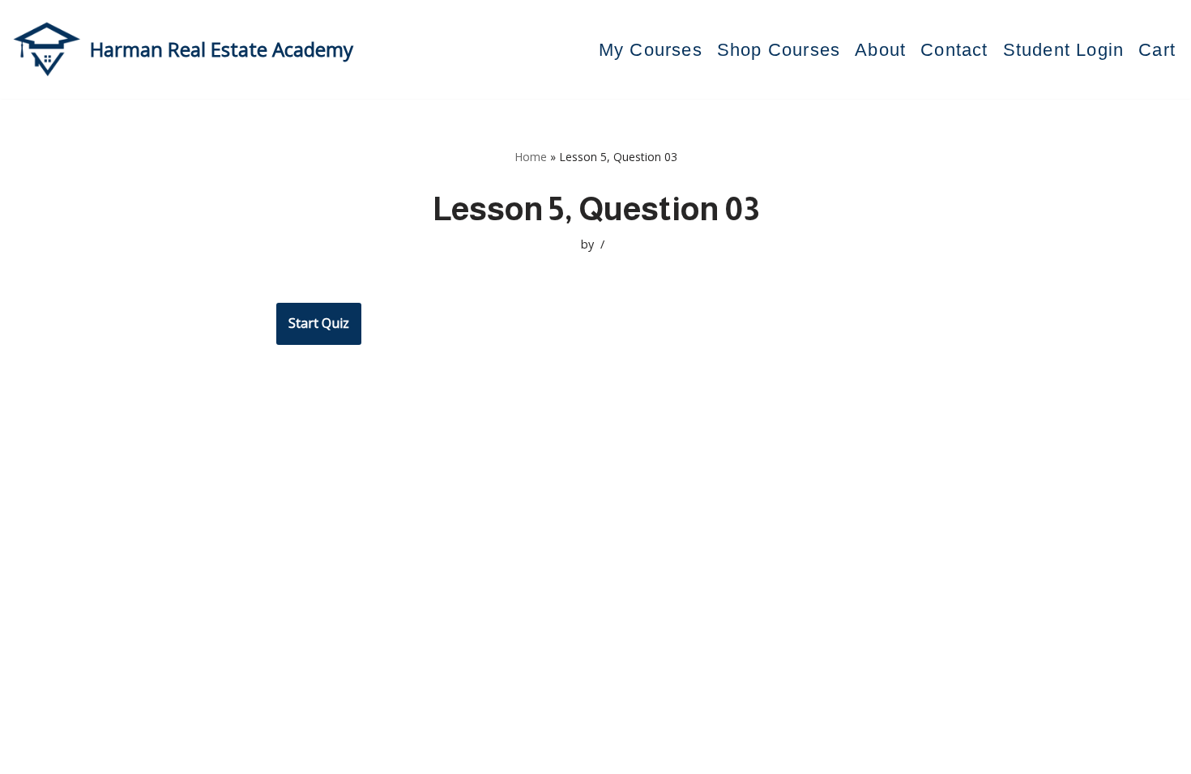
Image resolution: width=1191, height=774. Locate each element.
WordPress (287, 753)
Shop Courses (778, 50)
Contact (954, 50)
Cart (1157, 50)
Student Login (1064, 50)
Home (530, 156)
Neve (149, 753)
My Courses (650, 50)
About (880, 50)
